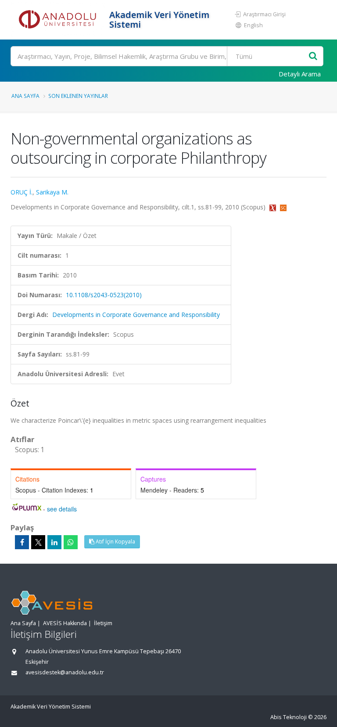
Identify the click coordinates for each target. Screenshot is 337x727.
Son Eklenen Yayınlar (78, 95)
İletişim (103, 623)
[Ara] (313, 56)
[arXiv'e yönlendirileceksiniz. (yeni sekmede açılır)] (273, 207)
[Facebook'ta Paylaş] (22, 542)
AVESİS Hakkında (65, 623)
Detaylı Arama (300, 73)
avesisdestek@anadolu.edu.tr (64, 672)
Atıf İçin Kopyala (114, 541)
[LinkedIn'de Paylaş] (54, 542)
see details (62, 508)
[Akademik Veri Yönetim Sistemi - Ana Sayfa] (59, 20)
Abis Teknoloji (288, 717)
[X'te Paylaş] (38, 542)
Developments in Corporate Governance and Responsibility (136, 314)
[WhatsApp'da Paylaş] (71, 542)
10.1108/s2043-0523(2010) (104, 295)
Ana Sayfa (25, 95)
